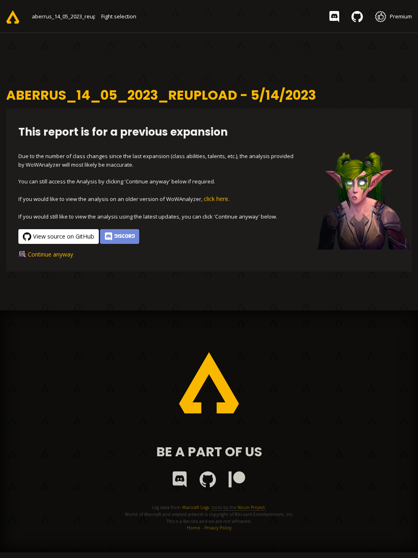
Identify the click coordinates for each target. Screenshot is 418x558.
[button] (119, 236)
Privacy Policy (218, 528)
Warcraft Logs (195, 507)
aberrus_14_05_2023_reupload (69, 16)
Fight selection (118, 16)
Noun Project (251, 507)
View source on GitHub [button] (63, 236)
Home (193, 528)
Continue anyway (50, 254)
